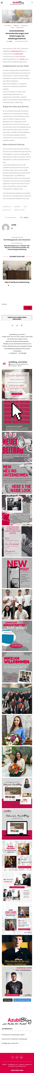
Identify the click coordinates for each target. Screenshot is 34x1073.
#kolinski (11, 346)
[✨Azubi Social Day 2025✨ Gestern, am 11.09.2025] (17, 604)
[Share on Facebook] (24, 218)
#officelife (17, 344)
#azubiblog (17, 351)
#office (5, 346)
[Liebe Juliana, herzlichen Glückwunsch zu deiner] (17, 730)
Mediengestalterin (17, 51)
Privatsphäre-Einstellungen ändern (13, 1035)
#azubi (29, 346)
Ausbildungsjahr (18, 54)
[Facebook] (12, 326)
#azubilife (23, 346)
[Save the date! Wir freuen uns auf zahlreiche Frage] (17, 856)
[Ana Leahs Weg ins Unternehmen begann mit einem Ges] (17, 478)
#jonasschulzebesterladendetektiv (17, 341)
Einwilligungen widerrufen (10, 1043)
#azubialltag (8, 349)
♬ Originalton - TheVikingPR (17, 353)
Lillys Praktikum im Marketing (17, 282)
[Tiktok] (22, 326)
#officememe (26, 344)
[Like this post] (22, 218)
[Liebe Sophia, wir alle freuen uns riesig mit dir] (17, 761)
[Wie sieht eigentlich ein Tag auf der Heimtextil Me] (17, 510)
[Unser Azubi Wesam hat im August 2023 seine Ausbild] (17, 981)
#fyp (31, 337)
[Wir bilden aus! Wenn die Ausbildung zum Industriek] (17, 887)
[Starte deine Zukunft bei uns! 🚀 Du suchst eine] (17, 384)
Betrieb (22, 59)
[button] (4, 274)
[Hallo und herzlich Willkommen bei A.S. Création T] (17, 698)
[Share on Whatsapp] (27, 218)
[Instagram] (17, 326)
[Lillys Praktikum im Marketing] (17, 270)
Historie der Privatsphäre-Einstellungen (14, 1039)
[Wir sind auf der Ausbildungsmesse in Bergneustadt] (17, 919)
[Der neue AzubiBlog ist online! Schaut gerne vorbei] (17, 824)
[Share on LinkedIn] (26, 218)
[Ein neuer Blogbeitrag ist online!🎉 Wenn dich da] (17, 793)
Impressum (11, 1066)
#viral (9, 339)
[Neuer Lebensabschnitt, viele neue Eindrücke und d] (17, 415)
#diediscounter (8, 344)
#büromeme (22, 339)
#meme (17, 346)
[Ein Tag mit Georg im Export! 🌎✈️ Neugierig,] (17, 573)
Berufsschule (7, 210)
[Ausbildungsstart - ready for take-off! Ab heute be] (17, 541)
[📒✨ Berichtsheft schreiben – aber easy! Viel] (17, 636)
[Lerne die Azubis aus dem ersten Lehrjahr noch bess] (17, 950)
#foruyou (15, 339)
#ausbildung (17, 349)
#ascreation (26, 349)
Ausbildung (17, 206)
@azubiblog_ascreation (17, 334)
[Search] (32, 3)
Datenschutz (22, 1066)
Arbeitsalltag (7, 206)
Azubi (10, 41)
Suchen (4, 304)
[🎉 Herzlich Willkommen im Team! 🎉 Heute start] (17, 667)
